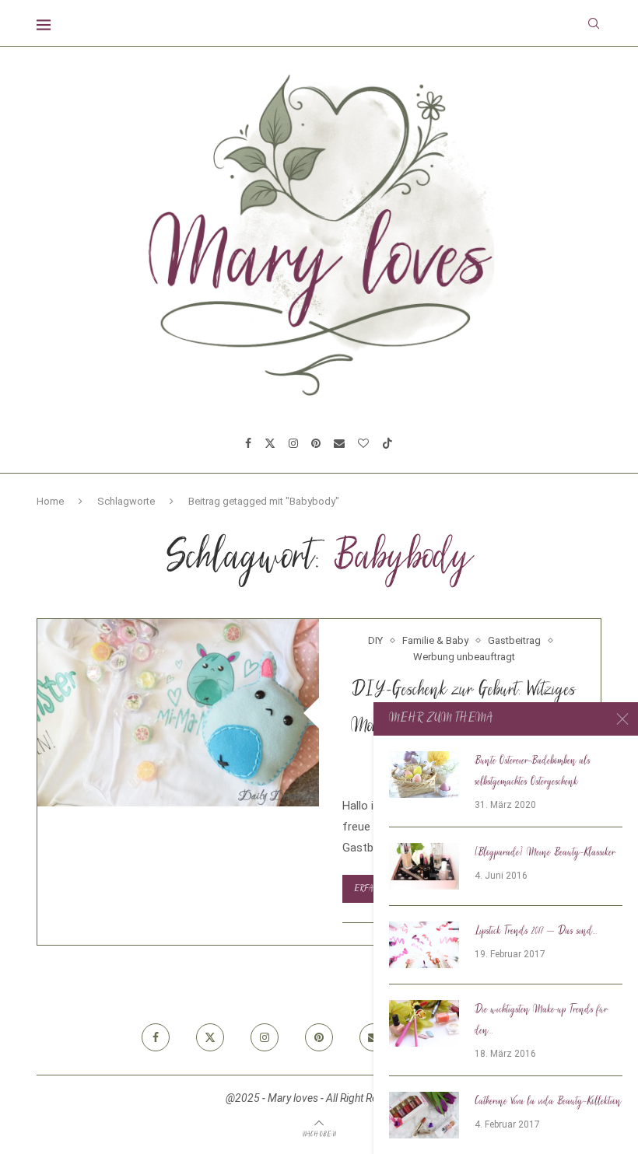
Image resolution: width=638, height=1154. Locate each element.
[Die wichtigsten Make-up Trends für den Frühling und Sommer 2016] (424, 1023)
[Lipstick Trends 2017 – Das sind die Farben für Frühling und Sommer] (424, 944)
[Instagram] (293, 443)
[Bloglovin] (363, 443)
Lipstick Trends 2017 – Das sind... (536, 931)
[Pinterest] (316, 443)
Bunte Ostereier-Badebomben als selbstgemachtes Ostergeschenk (533, 772)
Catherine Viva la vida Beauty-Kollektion (548, 1102)
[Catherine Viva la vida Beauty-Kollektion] (424, 1115)
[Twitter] (270, 443)
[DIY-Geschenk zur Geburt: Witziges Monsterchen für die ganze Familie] (178, 712)
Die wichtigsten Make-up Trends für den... (541, 1020)
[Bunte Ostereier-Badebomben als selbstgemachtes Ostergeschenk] (424, 774)
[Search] (593, 23)
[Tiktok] (387, 443)
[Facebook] (248, 443)
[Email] (339, 443)
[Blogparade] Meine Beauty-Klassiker (545, 853)
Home (50, 501)
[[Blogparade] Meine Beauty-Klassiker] (424, 866)
